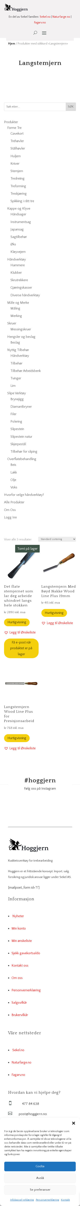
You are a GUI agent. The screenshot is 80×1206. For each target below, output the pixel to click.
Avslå (40, 1178)
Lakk (13, 472)
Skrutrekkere (19, 280)
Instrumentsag (20, 222)
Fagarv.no (40, 22)
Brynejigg (17, 399)
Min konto (19, 928)
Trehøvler (17, 141)
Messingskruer (20, 329)
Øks (13, 244)
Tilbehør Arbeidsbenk (25, 371)
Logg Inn (10, 517)
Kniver (14, 164)
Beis (13, 465)
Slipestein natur (21, 437)
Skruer (11, 323)
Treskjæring (18, 194)
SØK (71, 106)
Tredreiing (17, 178)
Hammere (17, 265)
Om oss (17, 978)
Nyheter (18, 916)
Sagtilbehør (18, 237)
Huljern (15, 156)
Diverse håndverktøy (25, 295)
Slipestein (17, 429)
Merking (16, 316)
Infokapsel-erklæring (22, 1200)
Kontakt (65, 1200)
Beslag (15, 342)
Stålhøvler (17, 148)
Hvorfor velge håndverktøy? (24, 495)
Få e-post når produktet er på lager (21, 648)
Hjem (11, 43)
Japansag (17, 229)
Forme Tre (14, 128)
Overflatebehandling (21, 459)
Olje (13, 480)
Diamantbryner (21, 407)
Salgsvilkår (19, 1003)
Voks (13, 487)
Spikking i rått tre (22, 201)
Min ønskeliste (22, 941)
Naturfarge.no (61, 17)
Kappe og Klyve (18, 208)
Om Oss (10, 510)
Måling (15, 308)
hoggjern (40, 780)
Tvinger (15, 378)
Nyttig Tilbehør (18, 350)
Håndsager (18, 214)
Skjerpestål (18, 444)
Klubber (16, 273)
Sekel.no (45, 17)
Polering (16, 421)
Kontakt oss (20, 965)
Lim (13, 386)
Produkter (11, 122)
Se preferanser (40, 1190)
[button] (73, 1123)
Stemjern (16, 171)
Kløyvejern (18, 252)
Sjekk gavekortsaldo (26, 953)
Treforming (18, 186)
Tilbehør (16, 363)
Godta (40, 1166)
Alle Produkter (14, 502)
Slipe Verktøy (16, 393)
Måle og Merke (18, 303)
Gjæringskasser (21, 287)
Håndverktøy (16, 259)
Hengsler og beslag (21, 337)
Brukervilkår (20, 1015)
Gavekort (16, 133)
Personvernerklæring (47, 1200)
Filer (13, 414)
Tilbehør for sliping (23, 451)
